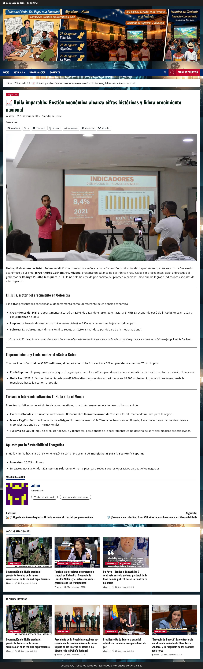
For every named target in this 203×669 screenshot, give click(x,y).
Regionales (12, 94)
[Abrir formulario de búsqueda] (165, 72)
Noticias (18, 72)
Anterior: (49, 515)
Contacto (55, 72)
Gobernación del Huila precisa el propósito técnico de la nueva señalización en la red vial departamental (28, 575)
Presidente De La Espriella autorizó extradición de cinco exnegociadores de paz (124, 643)
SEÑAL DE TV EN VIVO (188, 72)
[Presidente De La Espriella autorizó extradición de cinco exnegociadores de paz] (126, 620)
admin (12, 116)
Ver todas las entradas (75, 497)
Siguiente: (152, 515)
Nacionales (63, 563)
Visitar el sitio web (44, 497)
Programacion (37, 72)
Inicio (6, 72)
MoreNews (119, 665)
